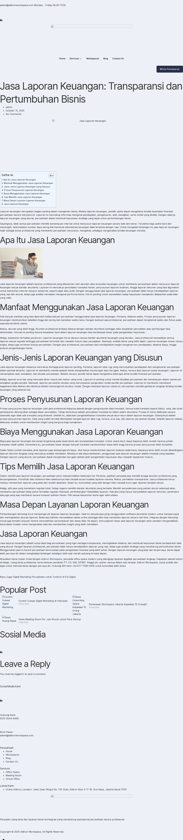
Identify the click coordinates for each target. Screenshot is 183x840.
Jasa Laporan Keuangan (16, 204)
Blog (105, 58)
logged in (19, 674)
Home (62, 58)
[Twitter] (91, 9)
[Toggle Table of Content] (50, 175)
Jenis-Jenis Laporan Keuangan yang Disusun (27, 186)
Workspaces (92, 58)
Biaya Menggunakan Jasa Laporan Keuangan (27, 193)
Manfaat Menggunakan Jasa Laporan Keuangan (28, 183)
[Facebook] (91, 13)
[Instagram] (91, 16)
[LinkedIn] (91, 19)
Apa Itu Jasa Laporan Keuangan (19, 179)
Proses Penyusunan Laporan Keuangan (24, 190)
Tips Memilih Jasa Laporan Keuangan (23, 197)
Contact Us (118, 58)
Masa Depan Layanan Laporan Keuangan (24, 200)
